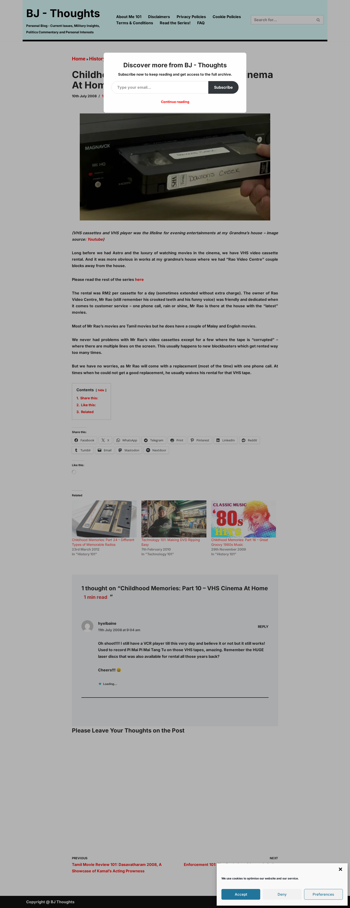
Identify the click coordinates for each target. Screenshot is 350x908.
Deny (282, 894)
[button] (340, 869)
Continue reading (175, 102)
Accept (241, 894)
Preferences (323, 894)
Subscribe (223, 87)
